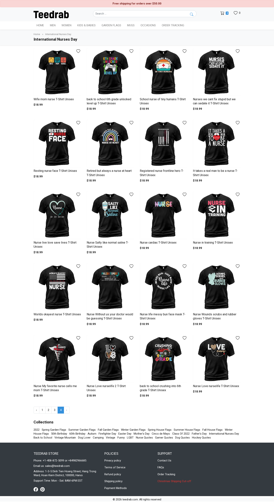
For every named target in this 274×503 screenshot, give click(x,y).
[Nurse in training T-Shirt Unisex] (216, 215)
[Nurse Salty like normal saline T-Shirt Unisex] (110, 215)
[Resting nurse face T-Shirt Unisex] (57, 143)
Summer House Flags (187, 429)
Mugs (131, 25)
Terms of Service (114, 467)
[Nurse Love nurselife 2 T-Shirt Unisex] (110, 359)
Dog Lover (84, 437)
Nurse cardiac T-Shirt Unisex (158, 242)
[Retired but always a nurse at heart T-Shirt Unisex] (110, 143)
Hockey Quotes (201, 437)
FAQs (161, 467)
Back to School (43, 437)
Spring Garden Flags (54, 429)
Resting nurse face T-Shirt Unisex (55, 171)
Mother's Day (141, 433)
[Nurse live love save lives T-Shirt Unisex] (57, 215)
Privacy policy (112, 460)
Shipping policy (113, 481)
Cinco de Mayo (161, 433)
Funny (121, 437)
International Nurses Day (224, 433)
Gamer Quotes (164, 437)
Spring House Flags (159, 429)
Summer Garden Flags (82, 429)
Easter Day (124, 433)
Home (40, 25)
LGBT (130, 437)
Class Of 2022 (181, 433)
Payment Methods (115, 488)
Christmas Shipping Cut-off (174, 481)
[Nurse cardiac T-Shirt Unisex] (163, 215)
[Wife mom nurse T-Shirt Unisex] (57, 72)
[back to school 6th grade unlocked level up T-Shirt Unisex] (110, 72)
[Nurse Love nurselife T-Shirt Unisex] (216, 359)
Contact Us (164, 460)
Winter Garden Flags (133, 429)
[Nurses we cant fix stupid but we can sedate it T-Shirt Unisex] (216, 72)
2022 (37, 429)
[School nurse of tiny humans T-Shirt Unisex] (163, 72)
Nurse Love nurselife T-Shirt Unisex (216, 386)
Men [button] (53, 25)
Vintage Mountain (65, 437)
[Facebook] (37, 489)
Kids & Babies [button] (86, 25)
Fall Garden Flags (108, 429)
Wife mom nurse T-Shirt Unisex (54, 99)
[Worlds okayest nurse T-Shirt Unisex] (57, 287)
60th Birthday (77, 433)
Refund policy (112, 474)
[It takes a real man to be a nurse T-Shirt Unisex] (216, 143)
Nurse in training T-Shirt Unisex (213, 242)
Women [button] (66, 25)
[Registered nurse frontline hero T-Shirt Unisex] (163, 143)
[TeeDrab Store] (51, 14)
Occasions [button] (148, 25)
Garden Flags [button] (111, 25)
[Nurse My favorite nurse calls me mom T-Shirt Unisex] (57, 359)
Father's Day (199, 433)
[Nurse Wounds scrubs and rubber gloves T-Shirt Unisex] (216, 287)
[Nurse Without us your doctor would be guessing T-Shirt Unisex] (110, 287)
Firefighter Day (107, 433)
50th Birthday (59, 433)
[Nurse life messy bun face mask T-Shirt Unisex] (163, 287)
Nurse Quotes (144, 437)
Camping (98, 437)
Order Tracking (173, 25)
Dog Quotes (182, 437)
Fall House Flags (212, 429)
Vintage (110, 437)
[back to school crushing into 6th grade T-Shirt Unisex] (163, 359)
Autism (92, 433)
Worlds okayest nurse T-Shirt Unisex (57, 314)
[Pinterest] (42, 489)
